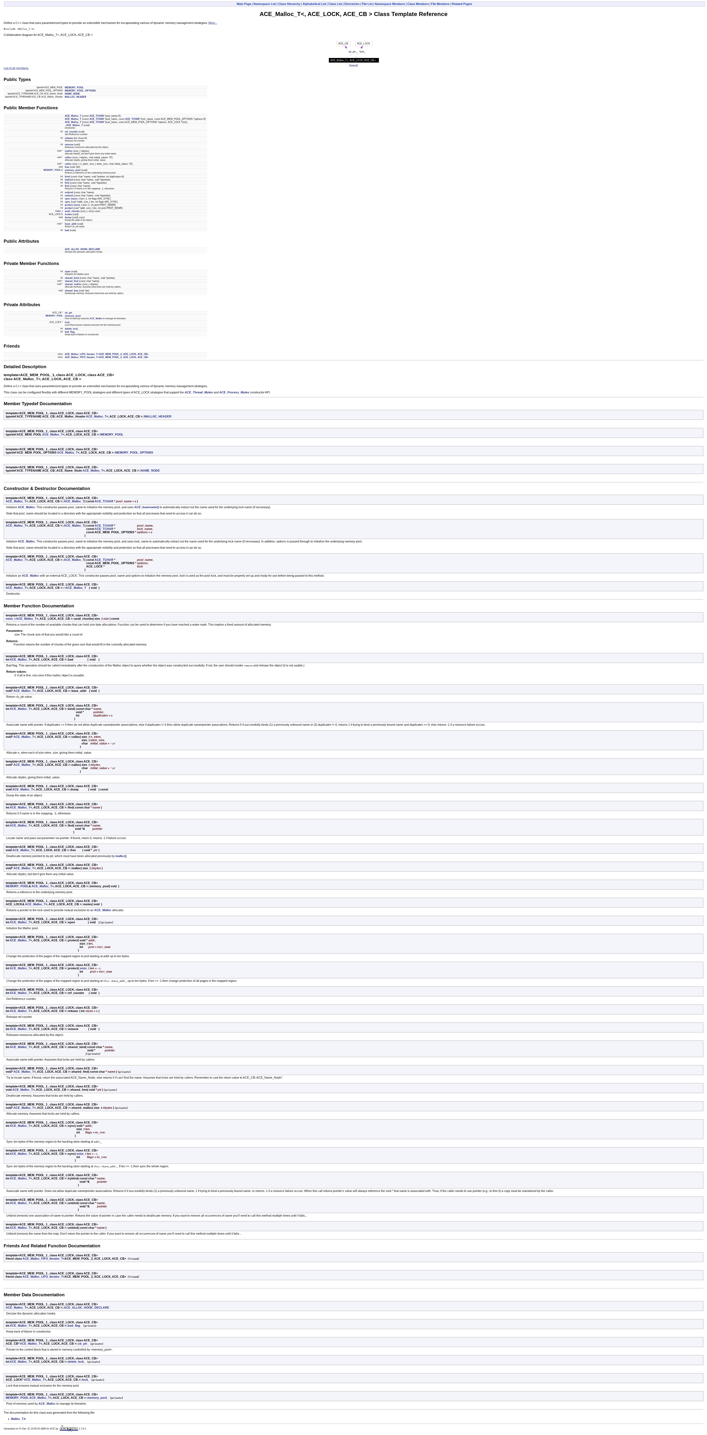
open (68, 271)
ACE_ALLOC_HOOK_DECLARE (82, 249)
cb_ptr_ (69, 312)
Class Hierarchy (289, 4)
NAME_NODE (72, 93)
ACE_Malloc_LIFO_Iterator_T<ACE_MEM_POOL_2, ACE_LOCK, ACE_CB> (107, 354)
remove (69, 144)
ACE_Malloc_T (73, 115)
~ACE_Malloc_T (74, 125)
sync (67, 198)
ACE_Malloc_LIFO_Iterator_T (42, 1276)
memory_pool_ (73, 315)
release (69, 138)
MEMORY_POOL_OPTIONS (80, 90)
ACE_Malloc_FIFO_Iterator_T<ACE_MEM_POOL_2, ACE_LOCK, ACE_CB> (107, 357)
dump (68, 217)
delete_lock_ (72, 328)
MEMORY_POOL (74, 87)
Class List (335, 4)
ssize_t (76, 198)
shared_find (71, 281)
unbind (69, 192)
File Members (440, 4)
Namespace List (265, 4)
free (67, 167)
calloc (68, 157)
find (67, 182)
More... (212, 22)
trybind (69, 179)
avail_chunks (72, 211)
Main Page (244, 4)
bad (67, 230)
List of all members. (16, 68)
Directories (352, 4)
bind (67, 176)
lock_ (68, 322)
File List (367, 4)
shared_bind (72, 278)
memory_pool (73, 170)
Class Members (418, 4)
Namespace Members (390, 4)
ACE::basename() (146, 507)
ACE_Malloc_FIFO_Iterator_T (42, 1258)
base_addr (71, 223)
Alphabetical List (314, 4)
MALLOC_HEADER (75, 96)
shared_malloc (73, 284)
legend (353, 65)
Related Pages (462, 4)
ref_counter (71, 131)
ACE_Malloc (95, 318)
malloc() (120, 856)
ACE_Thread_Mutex (199, 392)
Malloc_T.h (18, 1418)
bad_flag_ (70, 331)
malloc (69, 151)
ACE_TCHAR (96, 115)
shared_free (71, 290)
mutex (68, 214)
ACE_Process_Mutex (234, 392)
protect (69, 205)
